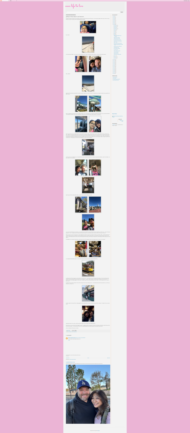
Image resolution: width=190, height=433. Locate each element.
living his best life (116, 53)
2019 (114, 24)
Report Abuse (114, 113)
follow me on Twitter (121, 121)
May (114, 33)
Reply (69, 340)
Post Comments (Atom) (73, 359)
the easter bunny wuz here (117, 39)
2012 (114, 66)
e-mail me (113, 124)
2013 (114, 65)
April (114, 34)
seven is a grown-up (74, 331)
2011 (114, 67)
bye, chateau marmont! (117, 48)
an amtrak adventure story (70, 362)
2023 (114, 19)
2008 (114, 71)
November (115, 26)
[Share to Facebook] (75, 330)
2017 (114, 60)
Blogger (99, 430)
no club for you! (116, 49)
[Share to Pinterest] (76, 330)
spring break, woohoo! (117, 37)
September (115, 28)
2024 (114, 18)
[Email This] (72, 330)
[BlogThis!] (73, 330)
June (114, 32)
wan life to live (74, 6)
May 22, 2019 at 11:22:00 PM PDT (80, 337)
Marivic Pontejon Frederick (72, 337)
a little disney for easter (117, 38)
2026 (114, 16)
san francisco (69, 331)
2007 (114, 72)
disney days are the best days (118, 43)
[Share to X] (74, 330)
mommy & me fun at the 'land (118, 46)
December (115, 25)
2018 (114, 59)
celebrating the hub (116, 47)
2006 (114, 73)
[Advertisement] (117, 97)
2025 (114, 17)
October (115, 27)
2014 (114, 64)
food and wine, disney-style (117, 54)
